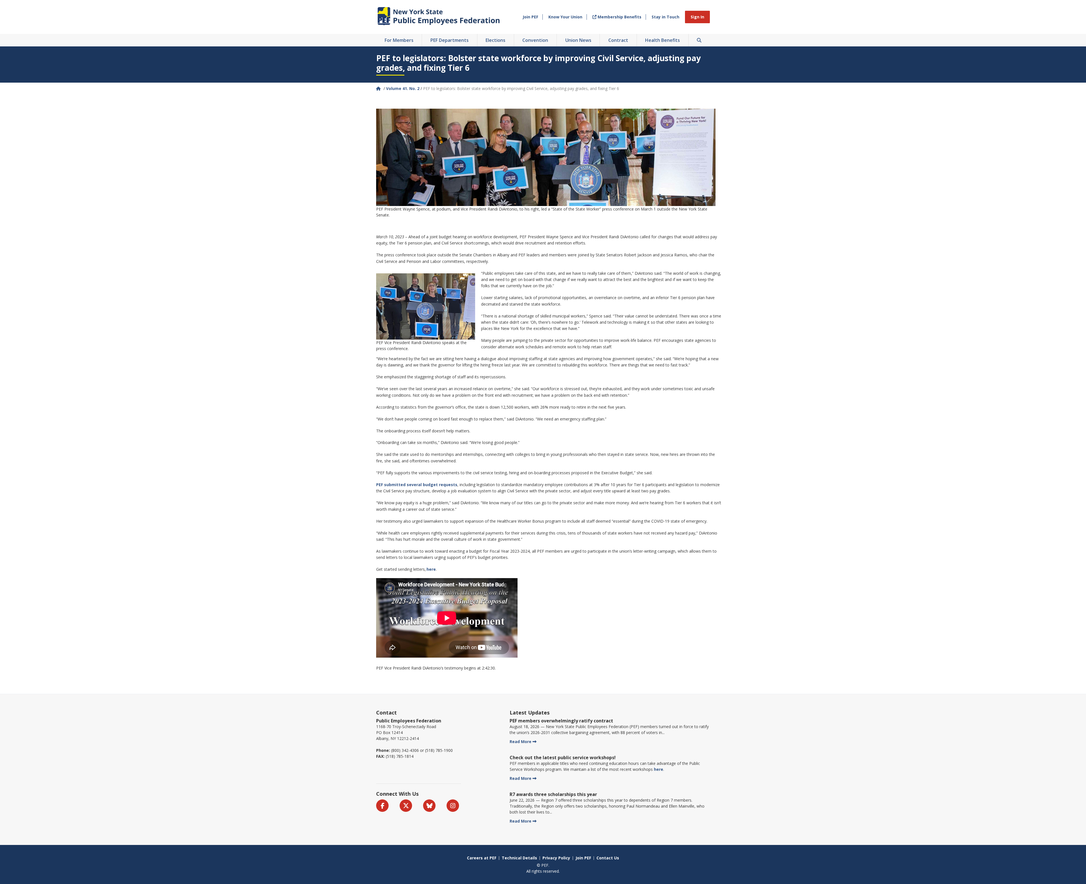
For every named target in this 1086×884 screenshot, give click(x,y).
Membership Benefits (618, 17)
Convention (535, 40)
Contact (386, 712)
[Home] (379, 88)
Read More (520, 741)
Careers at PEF (481, 858)
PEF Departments (449, 40)
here (658, 769)
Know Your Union (565, 17)
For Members (399, 40)
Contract (618, 40)
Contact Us (607, 858)
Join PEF (530, 17)
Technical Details (519, 858)
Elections (495, 40)
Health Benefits (662, 40)
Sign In (697, 17)
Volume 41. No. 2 (402, 88)
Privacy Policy (556, 858)
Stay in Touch (665, 17)
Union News (578, 40)
